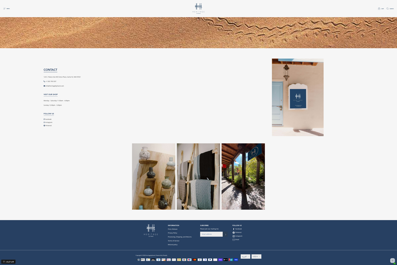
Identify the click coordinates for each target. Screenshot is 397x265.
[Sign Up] (225, 234)
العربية (244, 256)
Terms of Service (173, 241)
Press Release (172, 229)
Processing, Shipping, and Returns (180, 237)
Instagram (48, 122)
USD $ (255, 256)
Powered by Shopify (161, 255)
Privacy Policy (172, 233)
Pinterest (48, 126)
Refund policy (172, 245)
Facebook (48, 119)
